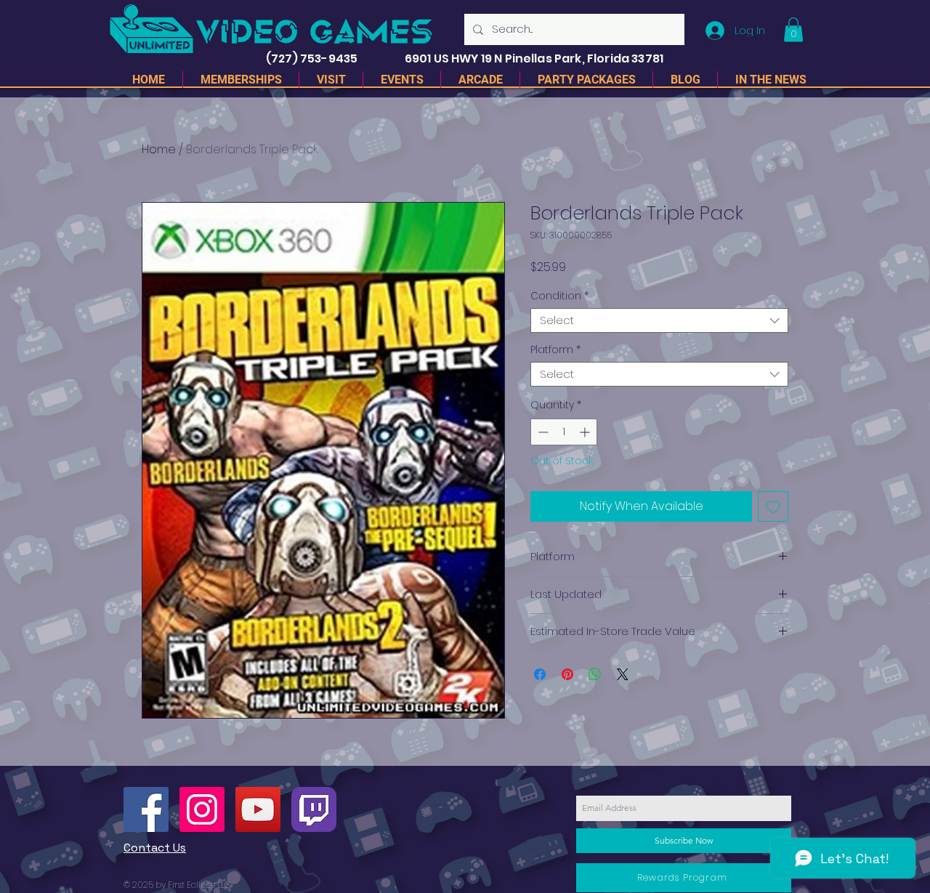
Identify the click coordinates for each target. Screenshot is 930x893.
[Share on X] (622, 674)
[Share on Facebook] (540, 674)
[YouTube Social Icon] (257, 809)
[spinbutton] (564, 432)
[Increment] (586, 432)
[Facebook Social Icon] (146, 809)
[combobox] (659, 321)
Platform (555, 349)
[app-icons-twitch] (313, 809)
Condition (559, 296)
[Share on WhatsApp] (595, 674)
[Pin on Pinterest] (567, 674)
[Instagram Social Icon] (202, 809)
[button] (793, 29)
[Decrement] (542, 432)
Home (159, 149)
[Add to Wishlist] (773, 506)
